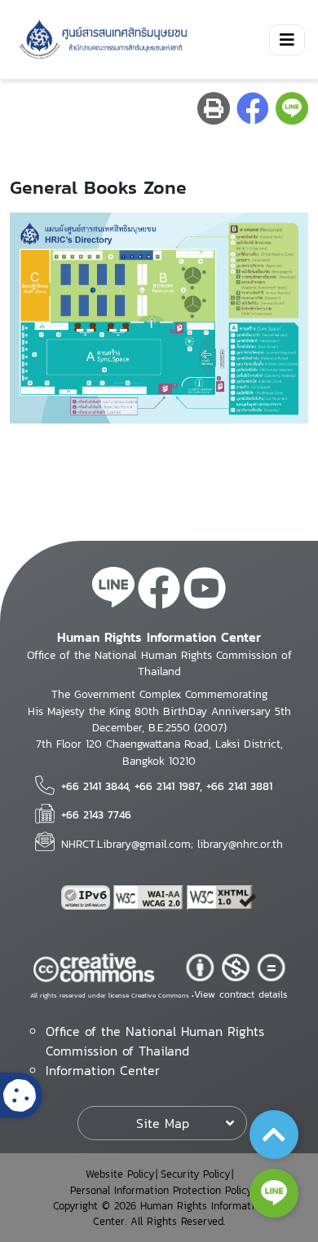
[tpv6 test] (87, 897)
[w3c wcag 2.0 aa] (150, 897)
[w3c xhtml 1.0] (222, 897)
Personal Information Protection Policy (161, 1190)
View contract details (240, 994)
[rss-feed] (113, 590)
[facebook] (159, 590)
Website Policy (120, 1174)
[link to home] (100, 39)
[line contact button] (274, 1193)
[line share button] (292, 108)
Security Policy (195, 1174)
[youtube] (204, 590)
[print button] (213, 108)
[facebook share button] (252, 108)
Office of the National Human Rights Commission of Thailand (155, 1040)
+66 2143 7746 (96, 814)
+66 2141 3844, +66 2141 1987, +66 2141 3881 (166, 786)
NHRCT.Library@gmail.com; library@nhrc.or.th (172, 844)
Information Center (103, 1070)
